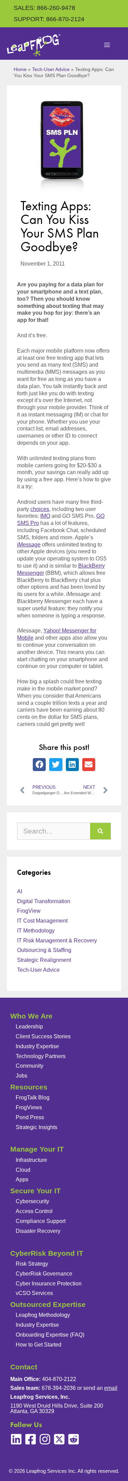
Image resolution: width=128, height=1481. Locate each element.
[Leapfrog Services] (33, 45)
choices (39, 509)
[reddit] (74, 1439)
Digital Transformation (43, 901)
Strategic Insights (36, 1127)
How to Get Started (38, 1345)
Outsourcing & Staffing (44, 950)
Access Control (34, 1211)
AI (19, 891)
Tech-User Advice (51, 69)
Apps (22, 1179)
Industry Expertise (37, 1046)
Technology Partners (41, 1056)
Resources (28, 1087)
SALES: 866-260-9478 (44, 7)
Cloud (23, 1170)
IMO (45, 516)
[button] (39, 764)
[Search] (100, 831)
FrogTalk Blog (32, 1097)
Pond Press (30, 1117)
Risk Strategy (32, 1264)
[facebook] (31, 1439)
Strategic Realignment (44, 960)
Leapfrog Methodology (43, 1315)
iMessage (29, 544)
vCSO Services (34, 1293)
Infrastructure (31, 1160)
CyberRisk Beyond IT (46, 1253)
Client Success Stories (43, 1036)
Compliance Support (41, 1221)
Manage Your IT (37, 1149)
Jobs (21, 1076)
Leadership (29, 1026)
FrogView (29, 911)
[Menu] (107, 45)
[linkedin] (16, 1439)
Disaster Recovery (38, 1231)
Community (29, 1066)
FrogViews (29, 1107)
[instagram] (45, 1439)
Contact (23, 1367)
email (110, 1388)
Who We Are (31, 1016)
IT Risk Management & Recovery (57, 940)
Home (20, 69)
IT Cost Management (42, 921)
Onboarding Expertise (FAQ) (50, 1335)
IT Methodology (36, 931)
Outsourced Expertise (48, 1304)
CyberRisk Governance (44, 1274)
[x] (59, 1439)
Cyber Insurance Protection (49, 1283)
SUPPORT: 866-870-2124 (49, 19)
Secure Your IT (35, 1191)
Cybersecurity (32, 1201)
